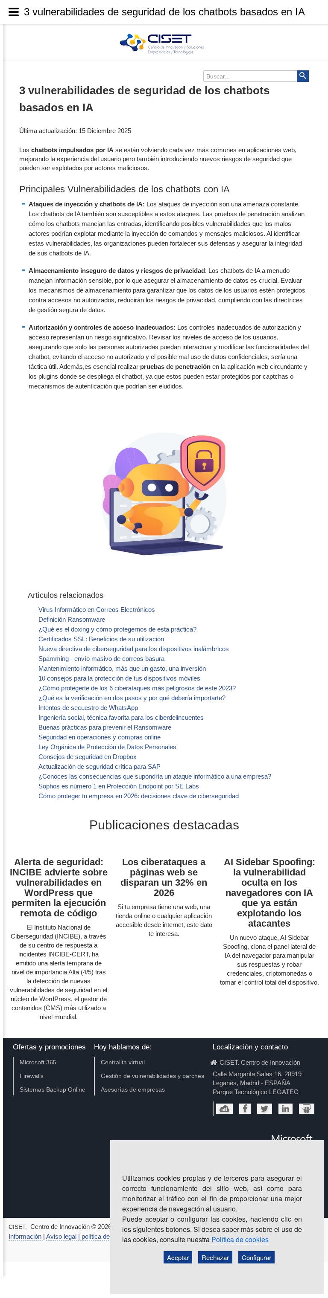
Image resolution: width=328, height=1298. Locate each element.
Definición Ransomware (71, 619)
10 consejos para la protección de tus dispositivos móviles (119, 678)
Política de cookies (240, 1239)
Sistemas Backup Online (52, 1089)
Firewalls (32, 1075)
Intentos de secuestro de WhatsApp (88, 707)
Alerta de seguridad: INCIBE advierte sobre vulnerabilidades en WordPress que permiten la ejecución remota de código (59, 887)
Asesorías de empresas (133, 1089)
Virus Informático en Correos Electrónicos (96, 609)
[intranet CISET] (224, 1109)
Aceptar (178, 1257)
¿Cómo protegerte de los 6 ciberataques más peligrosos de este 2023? (137, 688)
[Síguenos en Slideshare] (306, 1109)
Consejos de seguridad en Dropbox (87, 756)
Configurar (256, 1257)
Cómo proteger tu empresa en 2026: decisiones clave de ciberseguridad (138, 796)
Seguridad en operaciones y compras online (99, 737)
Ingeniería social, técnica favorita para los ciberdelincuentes (121, 717)
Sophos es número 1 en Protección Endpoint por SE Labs (118, 786)
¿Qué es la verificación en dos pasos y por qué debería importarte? (132, 697)
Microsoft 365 (38, 1062)
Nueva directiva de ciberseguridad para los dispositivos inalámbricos (133, 648)
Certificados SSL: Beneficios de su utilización (101, 639)
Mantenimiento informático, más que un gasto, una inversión (122, 668)
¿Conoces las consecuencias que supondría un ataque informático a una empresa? (154, 776)
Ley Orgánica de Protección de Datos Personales (107, 746)
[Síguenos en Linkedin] (285, 1109)
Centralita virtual (123, 1062)
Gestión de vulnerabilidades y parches (152, 1075)
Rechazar (215, 1257)
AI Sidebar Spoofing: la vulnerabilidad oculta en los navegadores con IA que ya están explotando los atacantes (269, 893)
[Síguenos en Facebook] (245, 1109)
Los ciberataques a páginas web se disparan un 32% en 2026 (163, 877)
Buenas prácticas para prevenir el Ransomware (104, 727)
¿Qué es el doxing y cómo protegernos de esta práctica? (117, 629)
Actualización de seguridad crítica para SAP (99, 766)
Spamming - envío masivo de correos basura (101, 658)
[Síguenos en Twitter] (264, 1109)
